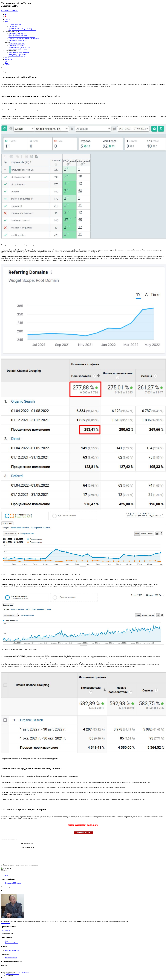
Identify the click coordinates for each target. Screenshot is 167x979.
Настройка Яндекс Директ (17, 33)
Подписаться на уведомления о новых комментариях (20, 865)
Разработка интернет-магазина (19, 52)
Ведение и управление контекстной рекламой (24, 38)
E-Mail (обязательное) (28, 847)
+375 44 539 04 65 (9, 10)
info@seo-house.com (12, 974)
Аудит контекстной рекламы (18, 49)
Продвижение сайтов (12, 950)
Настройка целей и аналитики (19, 40)
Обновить (4, 870)
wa (7, 930)
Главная (7, 19)
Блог (6, 61)
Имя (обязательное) (27, 843)
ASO (6, 21)
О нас (6, 63)
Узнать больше (5, 923)
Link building (13, 26)
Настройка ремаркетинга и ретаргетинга (22, 37)
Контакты (8, 64)
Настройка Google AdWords (18, 35)
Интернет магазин (11, 958)
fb (3, 930)
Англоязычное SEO (15, 24)
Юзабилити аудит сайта (16, 45)
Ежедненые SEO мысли (13, 883)
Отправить (4, 875)
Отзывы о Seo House (11, 943)
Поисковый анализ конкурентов (19, 47)
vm (2, 930)
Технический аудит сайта (17, 44)
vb (9, 930)
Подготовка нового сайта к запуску (20, 28)
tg (5, 930)
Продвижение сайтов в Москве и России (22, 30)
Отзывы (7, 57)
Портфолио (8, 59)
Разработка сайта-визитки (17, 54)
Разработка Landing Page (17, 56)
